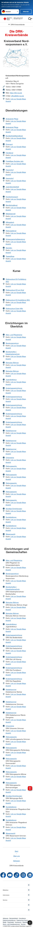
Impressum (18, 922)
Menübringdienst (11, 205)
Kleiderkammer (11, 430)
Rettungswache (11, 466)
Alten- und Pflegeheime (14, 335)
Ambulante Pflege (12, 119)
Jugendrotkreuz (11, 379)
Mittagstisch (10, 222)
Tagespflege (10, 256)
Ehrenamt (9, 144)
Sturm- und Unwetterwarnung (11, 924)
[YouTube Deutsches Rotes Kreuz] (10, 875)
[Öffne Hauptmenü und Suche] (30, 19)
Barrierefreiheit (13, 918)
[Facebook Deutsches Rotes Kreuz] (3, 875)
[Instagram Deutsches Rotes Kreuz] (23, 875)
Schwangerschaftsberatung (15, 239)
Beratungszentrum (12, 343)
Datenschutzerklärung (9, 920)
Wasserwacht (10, 534)
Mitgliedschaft (10, 214)
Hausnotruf (9, 170)
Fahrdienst (9, 153)
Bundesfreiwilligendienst (14, 136)
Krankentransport (12, 197)
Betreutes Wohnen (12, 362)
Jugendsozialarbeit (12, 187)
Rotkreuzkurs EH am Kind (15, 290)
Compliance (22, 918)
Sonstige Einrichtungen (14, 508)
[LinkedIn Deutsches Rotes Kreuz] (30, 875)
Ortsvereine (10, 457)
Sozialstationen (11, 517)
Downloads (10, 922)
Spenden (9, 248)
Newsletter (26, 922)
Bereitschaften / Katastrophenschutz (13, 353)
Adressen (5, 918)
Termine (23, 924)
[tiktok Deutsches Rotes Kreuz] (16, 875)
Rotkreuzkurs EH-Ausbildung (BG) (18, 300)
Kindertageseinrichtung (14, 388)
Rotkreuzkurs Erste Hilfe (14, 308)
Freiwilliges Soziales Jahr (14, 161)
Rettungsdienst (11, 231)
